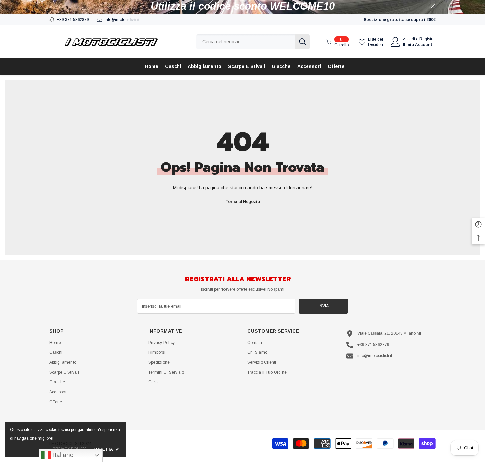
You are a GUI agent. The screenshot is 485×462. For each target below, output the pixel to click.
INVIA (323, 306)
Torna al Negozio (242, 201)
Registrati (427, 39)
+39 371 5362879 (73, 19)
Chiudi (433, 6)
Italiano (62, 454)
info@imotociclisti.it (122, 19)
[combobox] (245, 41)
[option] (242, 6)
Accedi (409, 39)
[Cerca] (253, 41)
